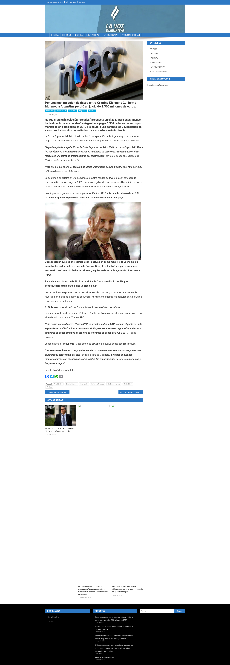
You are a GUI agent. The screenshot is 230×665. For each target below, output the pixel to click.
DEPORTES (66, 35)
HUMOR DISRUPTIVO (111, 35)
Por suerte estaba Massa (104, 657)
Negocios (82, 111)
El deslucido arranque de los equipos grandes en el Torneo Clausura (114, 627)
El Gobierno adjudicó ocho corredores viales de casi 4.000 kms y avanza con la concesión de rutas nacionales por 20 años (114, 648)
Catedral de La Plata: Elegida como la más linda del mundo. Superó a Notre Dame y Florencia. (114, 637)
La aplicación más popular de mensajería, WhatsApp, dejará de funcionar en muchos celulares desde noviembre (93, 590)
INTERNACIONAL (92, 35)
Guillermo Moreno (114, 384)
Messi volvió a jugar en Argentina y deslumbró (59, 392)
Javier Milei (128, 384)
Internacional (61, 111)
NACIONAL (79, 35)
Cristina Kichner (71, 384)
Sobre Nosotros (71, 2)
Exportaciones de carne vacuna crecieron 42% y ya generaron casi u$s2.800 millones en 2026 (114, 618)
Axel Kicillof (58, 384)
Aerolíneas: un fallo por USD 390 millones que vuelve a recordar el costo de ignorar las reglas (127, 589)
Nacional (72, 111)
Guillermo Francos (97, 384)
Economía (49, 111)
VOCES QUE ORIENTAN (131, 35)
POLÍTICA (55, 35)
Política (91, 111)
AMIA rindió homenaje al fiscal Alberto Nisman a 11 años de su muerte (60, 429)
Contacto (82, 2)
